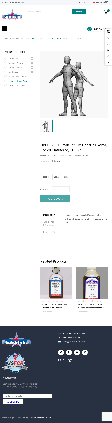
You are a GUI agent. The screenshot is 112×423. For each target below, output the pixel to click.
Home (6, 38)
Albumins (13, 58)
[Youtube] (77, 352)
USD (106, 2)
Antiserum (14, 72)
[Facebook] (61, 352)
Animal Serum (15, 67)
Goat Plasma (59, 301)
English (99, 2)
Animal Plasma (16, 62)
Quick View (56, 274)
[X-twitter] (85, 352)
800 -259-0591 (75, 337)
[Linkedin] (69, 352)
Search (79, 11)
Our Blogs (65, 360)
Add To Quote (56, 305)
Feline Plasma (95, 301)
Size (42, 172)
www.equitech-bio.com (42, 418)
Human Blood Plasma (19, 81)
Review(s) (57, 161)
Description (49, 214)
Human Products (18, 38)
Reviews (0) (49, 231)
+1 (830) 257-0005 (78, 333)
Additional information (49, 223)
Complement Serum (18, 76)
